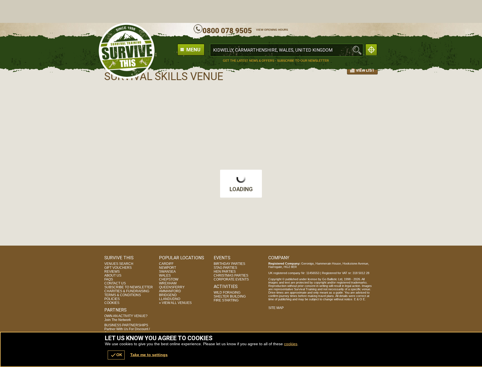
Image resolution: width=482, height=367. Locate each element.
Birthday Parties (229, 264)
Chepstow (168, 279)
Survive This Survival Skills (127, 51)
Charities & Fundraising (126, 291)
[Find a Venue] (286, 50)
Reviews (112, 272)
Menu (193, 49)
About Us (112, 275)
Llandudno (169, 299)
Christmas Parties (231, 275)
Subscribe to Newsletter (128, 287)
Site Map (276, 308)
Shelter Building (230, 296)
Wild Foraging (227, 292)
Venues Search (118, 264)
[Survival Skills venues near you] (371, 50)
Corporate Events (231, 279)
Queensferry (172, 287)
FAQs (108, 279)
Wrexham (168, 283)
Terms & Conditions (122, 295)
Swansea (167, 272)
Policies (112, 299)
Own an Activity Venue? (126, 318)
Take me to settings (149, 354)
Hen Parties (225, 272)
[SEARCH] (357, 50)
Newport (167, 268)
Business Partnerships (127, 329)
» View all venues (175, 303)
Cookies (111, 303)
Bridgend (168, 295)
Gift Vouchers (118, 268)
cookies (290, 344)
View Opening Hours (272, 29)
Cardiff (166, 264)
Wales (165, 275)
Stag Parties (225, 268)
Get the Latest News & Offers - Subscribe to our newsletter (276, 60)
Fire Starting (226, 300)
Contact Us (115, 283)
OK (116, 355)
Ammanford (170, 291)
